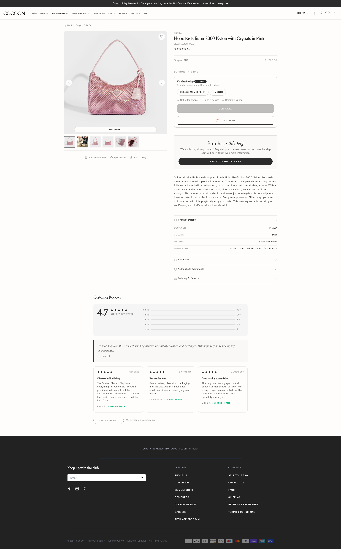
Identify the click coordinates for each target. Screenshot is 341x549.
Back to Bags (74, 26)
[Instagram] (77, 489)
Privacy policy (96, 541)
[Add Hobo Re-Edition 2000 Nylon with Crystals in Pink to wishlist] (161, 36)
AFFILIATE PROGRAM (187, 519)
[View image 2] (82, 142)
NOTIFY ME (226, 120)
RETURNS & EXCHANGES (243, 505)
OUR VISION (182, 483)
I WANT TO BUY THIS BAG (225, 162)
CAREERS (180, 512)
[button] (104, 14)
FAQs (231, 490)
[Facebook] (69, 489)
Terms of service (137, 541)
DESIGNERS (182, 497)
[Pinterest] (85, 489)
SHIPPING (234, 497)
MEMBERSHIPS (184, 490)
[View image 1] (69, 142)
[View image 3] (95, 142)
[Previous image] (69, 83)
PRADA (88, 26)
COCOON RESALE (185, 505)
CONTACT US (236, 483)
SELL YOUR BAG (238, 476)
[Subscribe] (142, 478)
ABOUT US (181, 476)
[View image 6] (133, 142)
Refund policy (116, 541)
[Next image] (162, 83)
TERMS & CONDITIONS (242, 512)
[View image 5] (120, 142)
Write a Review (109, 421)
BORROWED (225, 109)
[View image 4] (108, 142)
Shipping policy (158, 541)
